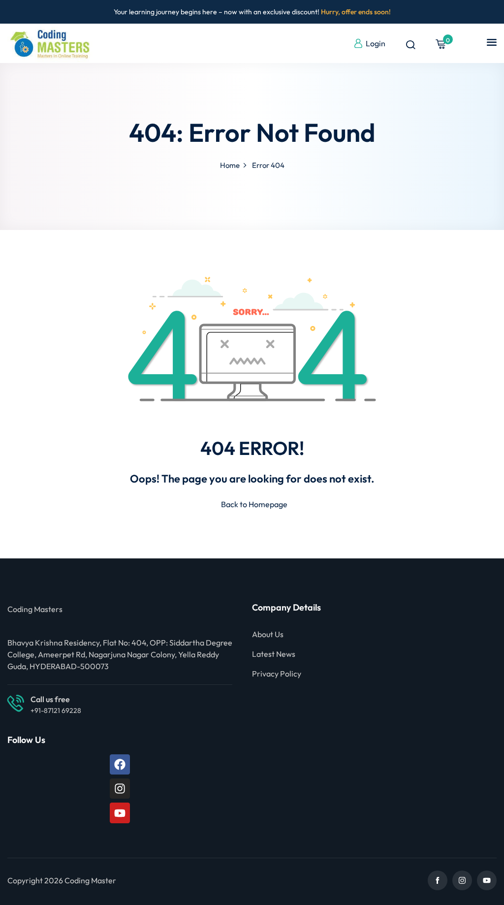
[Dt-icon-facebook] (437, 880)
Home (230, 165)
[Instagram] (120, 788)
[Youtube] (120, 813)
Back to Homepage (254, 504)
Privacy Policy (276, 674)
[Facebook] (120, 764)
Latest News (273, 654)
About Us (268, 634)
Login (375, 43)
